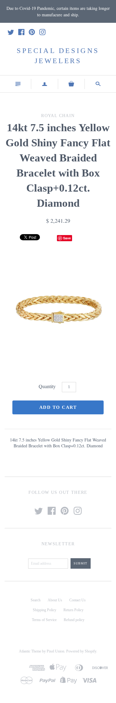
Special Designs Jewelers (58, 55)
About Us (55, 600)
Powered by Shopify (81, 651)
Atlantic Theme (30, 651)
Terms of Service (44, 620)
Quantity (47, 386)
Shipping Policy (44, 610)
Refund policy (74, 620)
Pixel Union (55, 651)
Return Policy (73, 610)
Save (67, 238)
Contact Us (77, 600)
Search (36, 600)
